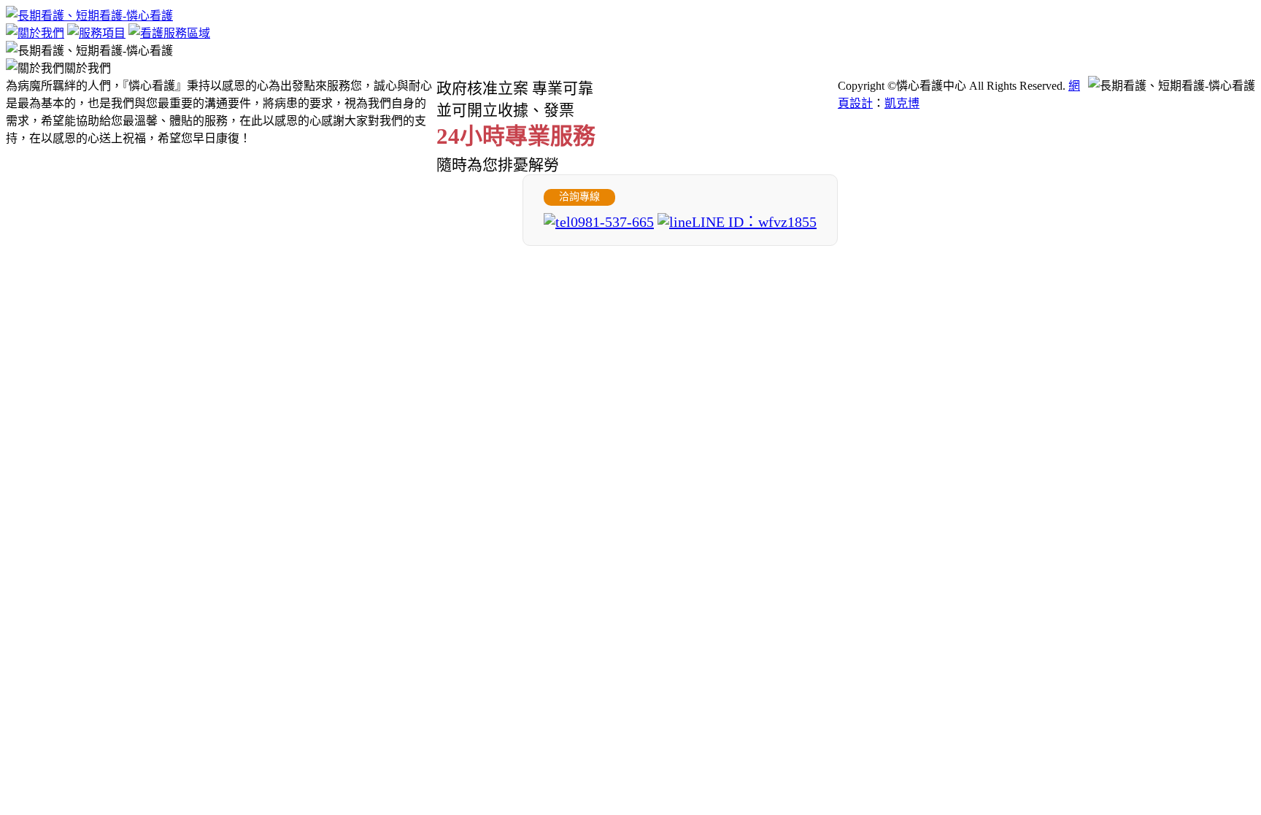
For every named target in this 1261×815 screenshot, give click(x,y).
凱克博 (901, 103)
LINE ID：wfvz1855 (754, 222)
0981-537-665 (612, 222)
